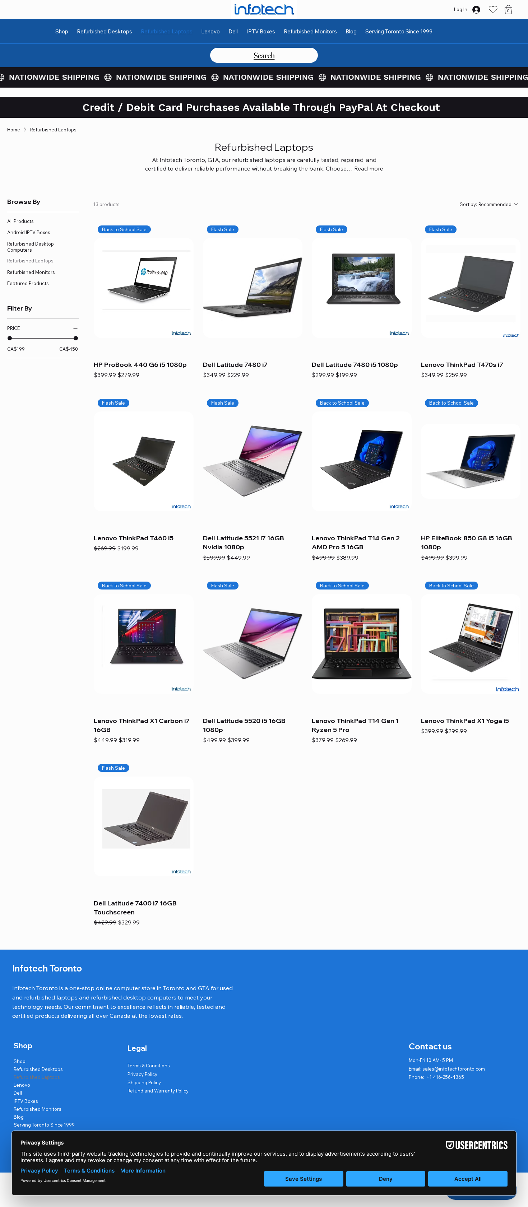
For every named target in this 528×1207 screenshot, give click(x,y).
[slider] (9, 338)
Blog (19, 1117)
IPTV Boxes (26, 1101)
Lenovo (22, 1085)
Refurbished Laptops (37, 1077)
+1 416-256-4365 (445, 1077)
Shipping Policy (144, 1082)
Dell (18, 1093)
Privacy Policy (142, 1074)
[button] (508, 9)
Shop (20, 1061)
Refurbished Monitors (37, 1109)
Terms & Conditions (149, 1065)
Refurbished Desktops (38, 1069)
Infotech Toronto (47, 968)
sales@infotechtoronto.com (453, 1069)
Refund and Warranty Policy (158, 1091)
